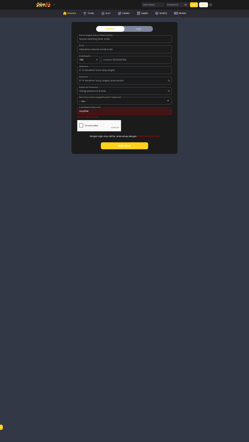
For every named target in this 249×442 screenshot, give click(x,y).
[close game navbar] (53, 4)
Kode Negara (85, 56)
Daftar (203, 4)
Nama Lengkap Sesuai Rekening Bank (96, 35)
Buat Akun (124, 145)
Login (194, 4)
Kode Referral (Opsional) (89, 107)
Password (83, 77)
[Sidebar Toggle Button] (211, 4)
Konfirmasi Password (88, 87)
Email (81, 45)
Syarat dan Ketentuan (148, 136)
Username (83, 66)
